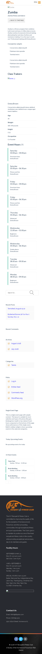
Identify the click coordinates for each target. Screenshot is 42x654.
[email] (25, 639)
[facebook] (16, 639)
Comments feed (17, 393)
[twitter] (21, 639)
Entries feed (15, 387)
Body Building (17, 470)
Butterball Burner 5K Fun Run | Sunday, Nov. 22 (18, 315)
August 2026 (16, 343)
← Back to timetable (16, 20)
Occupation (12, 136)
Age (9, 115)
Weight (10, 122)
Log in (13, 381)
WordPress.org (16, 398)
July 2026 (15, 349)
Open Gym (17, 462)
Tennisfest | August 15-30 (16, 309)
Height (10, 129)
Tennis (13, 365)
